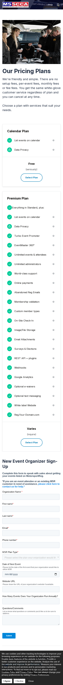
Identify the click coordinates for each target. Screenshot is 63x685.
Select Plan (31, 177)
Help (50, 4)
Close (31, 681)
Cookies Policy (8, 672)
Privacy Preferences (39, 675)
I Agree (7, 681)
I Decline (19, 681)
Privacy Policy (26, 672)
